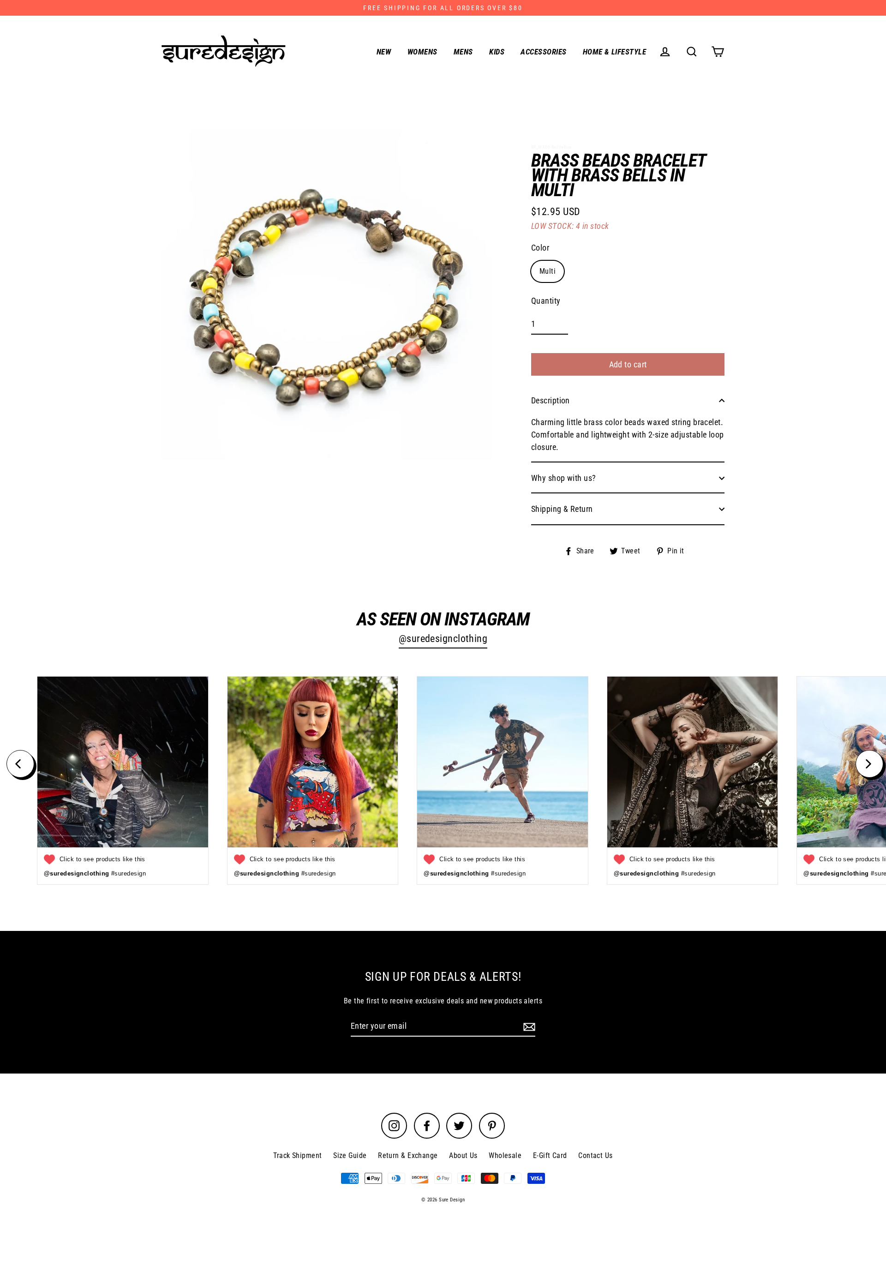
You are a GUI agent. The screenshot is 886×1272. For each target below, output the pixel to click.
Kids (496, 51)
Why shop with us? (563, 478)
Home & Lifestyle (614, 51)
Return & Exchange (408, 1155)
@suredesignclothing (443, 638)
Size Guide (350, 1155)
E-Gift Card (550, 1155)
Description (550, 400)
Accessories (543, 51)
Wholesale (505, 1155)
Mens (463, 51)
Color (540, 247)
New (384, 51)
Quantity (546, 301)
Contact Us (595, 1155)
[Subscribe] (528, 1026)
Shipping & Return (562, 509)
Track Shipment (297, 1155)
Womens (422, 51)
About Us (463, 1155)
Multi (547, 271)
